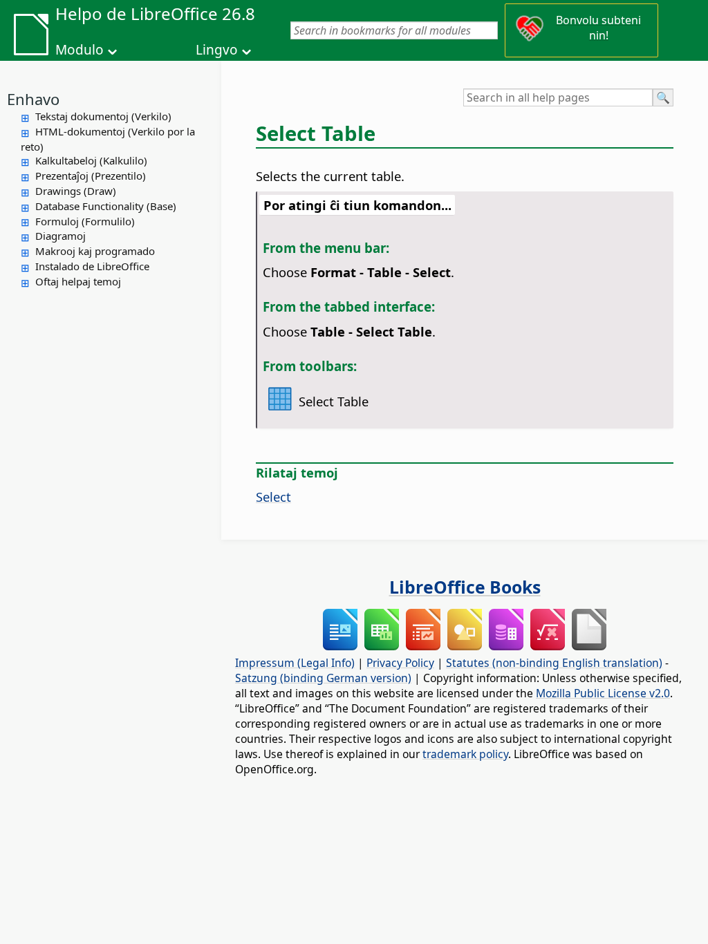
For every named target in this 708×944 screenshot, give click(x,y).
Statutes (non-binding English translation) (554, 662)
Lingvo (217, 50)
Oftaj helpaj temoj (78, 281)
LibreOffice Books (465, 586)
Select (273, 496)
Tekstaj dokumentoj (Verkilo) (103, 116)
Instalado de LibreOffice (92, 266)
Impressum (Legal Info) (295, 662)
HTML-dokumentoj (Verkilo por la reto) (108, 138)
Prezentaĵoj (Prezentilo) (90, 175)
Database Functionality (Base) (105, 206)
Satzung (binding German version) (323, 678)
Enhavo (33, 98)
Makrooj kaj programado (95, 251)
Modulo (79, 50)
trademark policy (465, 754)
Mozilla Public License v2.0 (603, 693)
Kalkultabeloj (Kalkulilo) (91, 160)
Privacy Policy (400, 662)
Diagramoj (60, 236)
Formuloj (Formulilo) (85, 221)
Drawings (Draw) (75, 191)
